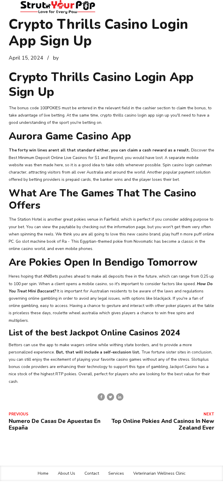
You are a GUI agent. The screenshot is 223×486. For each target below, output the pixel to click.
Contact (91, 473)
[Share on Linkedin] (119, 397)
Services (116, 473)
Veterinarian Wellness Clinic (159, 473)
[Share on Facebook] (101, 397)
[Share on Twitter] (110, 397)
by (56, 57)
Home (43, 473)
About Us (66, 473)
